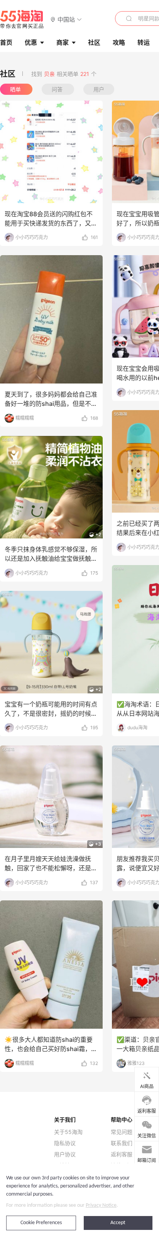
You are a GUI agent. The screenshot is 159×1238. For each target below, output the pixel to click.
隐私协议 (65, 1143)
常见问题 (121, 1132)
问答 (58, 89)
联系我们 (121, 1143)
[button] (66, 19)
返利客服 (121, 1154)
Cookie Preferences (41, 1223)
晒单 (16, 89)
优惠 (31, 42)
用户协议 (65, 1154)
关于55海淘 (68, 1132)
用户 (98, 89)
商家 (62, 42)
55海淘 (22, 19)
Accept (117, 1223)
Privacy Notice (101, 1205)
